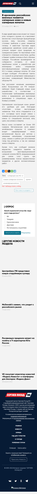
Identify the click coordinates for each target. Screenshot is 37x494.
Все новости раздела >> (24, 190)
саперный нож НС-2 (15, 176)
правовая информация (18, 416)
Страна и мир (8, 11)
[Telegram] (15, 171)
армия (28, 179)
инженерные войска (11, 183)
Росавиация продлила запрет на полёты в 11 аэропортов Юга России (18, 340)
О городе (18, 439)
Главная (18, 426)
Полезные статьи (18, 442)
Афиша (18, 432)
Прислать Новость (18, 459)
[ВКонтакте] (3, 171)
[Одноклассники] (6, 171)
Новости (18, 429)
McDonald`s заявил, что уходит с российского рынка (18, 305)
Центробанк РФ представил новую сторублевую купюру (16, 272)
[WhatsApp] (12, 171)
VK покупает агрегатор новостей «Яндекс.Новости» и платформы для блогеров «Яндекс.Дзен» (18, 376)
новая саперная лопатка (13, 179)
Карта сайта (22, 448)
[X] (9, 171)
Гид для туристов (18, 436)
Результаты (25, 233)
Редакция (12, 448)
